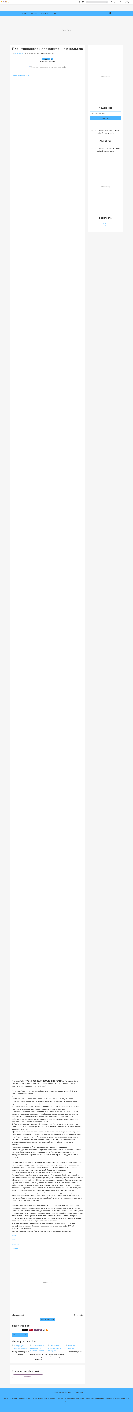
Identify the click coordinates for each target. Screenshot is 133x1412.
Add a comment (28, 1376)
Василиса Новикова (112, 130)
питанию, (15, 1248)
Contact (54, 13)
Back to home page (47, 1319)
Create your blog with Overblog (46, 1398)
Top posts (57, 1398)
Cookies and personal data (120, 1398)
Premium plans (108, 1398)
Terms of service (81, 1398)
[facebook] (76, 2)
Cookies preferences (66, 1401)
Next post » (78, 1315)
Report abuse (71, 1398)
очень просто (18, 53)
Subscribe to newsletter (20, 1335)
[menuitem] (24, 13)
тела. (14, 1235)
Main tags (33, 13)
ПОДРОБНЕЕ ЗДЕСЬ (20, 75)
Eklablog (79, 1393)
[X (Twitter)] (79, 2)
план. (14, 1240)
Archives (44, 13)
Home (24, 13)
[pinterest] (82, 2)
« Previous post (18, 1315)
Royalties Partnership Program (95, 1398)
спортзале (16, 1244)
